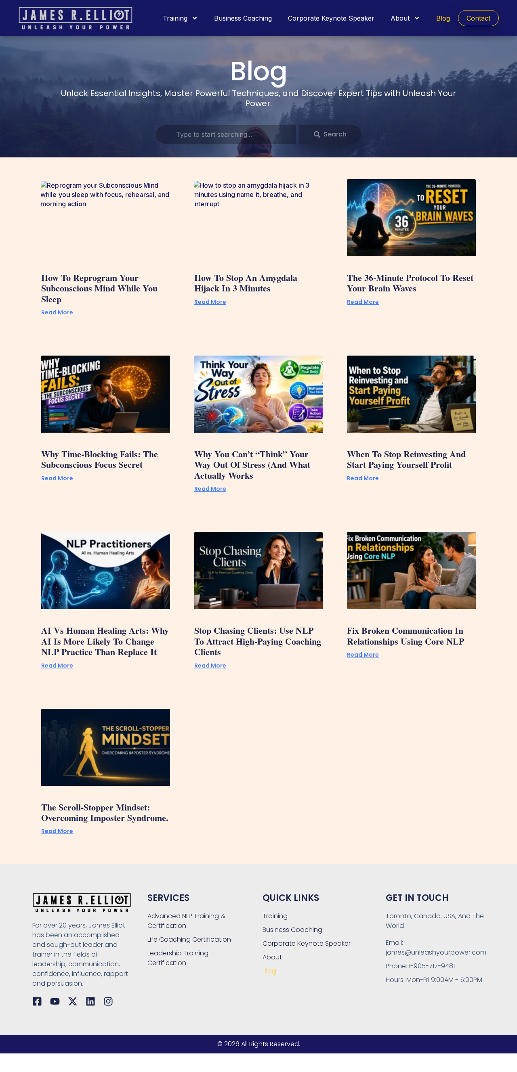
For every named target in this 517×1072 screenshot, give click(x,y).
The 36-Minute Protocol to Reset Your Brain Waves (410, 283)
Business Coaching (243, 18)
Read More (57, 312)
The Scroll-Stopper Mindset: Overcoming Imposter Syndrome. (104, 812)
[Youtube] (55, 1001)
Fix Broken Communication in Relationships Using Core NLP (405, 635)
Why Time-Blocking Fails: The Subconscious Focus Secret (99, 459)
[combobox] (226, 134)
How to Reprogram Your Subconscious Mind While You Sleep (99, 288)
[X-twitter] (73, 1001)
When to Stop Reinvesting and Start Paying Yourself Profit (406, 459)
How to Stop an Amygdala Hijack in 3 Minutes (245, 283)
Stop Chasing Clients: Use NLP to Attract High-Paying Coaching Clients (257, 641)
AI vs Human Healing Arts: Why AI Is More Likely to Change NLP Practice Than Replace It (105, 641)
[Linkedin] (90, 1001)
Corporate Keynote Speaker (331, 18)
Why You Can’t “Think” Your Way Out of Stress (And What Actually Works (252, 464)
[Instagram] (108, 1001)
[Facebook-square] (37, 1001)
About (400, 18)
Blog (443, 18)
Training (175, 18)
